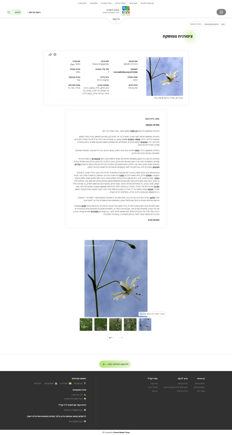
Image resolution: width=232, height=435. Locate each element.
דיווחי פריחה (35, 12)
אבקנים (144, 142)
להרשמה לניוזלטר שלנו (118, 365)
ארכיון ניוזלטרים (182, 391)
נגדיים (77, 164)
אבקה (150, 189)
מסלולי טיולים (120, 3)
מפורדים (94, 211)
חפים (84, 205)
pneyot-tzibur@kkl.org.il (75, 398)
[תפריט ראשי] (221, 12)
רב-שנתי (134, 131)
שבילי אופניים (106, 3)
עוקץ (121, 175)
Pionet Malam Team (121, 432)
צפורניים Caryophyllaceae (125, 71)
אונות (137, 139)
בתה (137, 150)
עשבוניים (96, 158)
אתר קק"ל (154, 383)
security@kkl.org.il (77, 421)
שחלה (148, 175)
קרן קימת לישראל (147, 3)
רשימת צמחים (200, 383)
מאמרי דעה (201, 391)
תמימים (156, 167)
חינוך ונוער (133, 3)
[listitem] (116, 278)
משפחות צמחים (199, 387)
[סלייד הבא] (111, 338)
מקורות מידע (153, 219)
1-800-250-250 (79, 395)
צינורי (156, 178)
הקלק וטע (94, 3)
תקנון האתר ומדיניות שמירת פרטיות (176, 387)
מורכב (156, 186)
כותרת (131, 139)
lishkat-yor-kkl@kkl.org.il (75, 410)
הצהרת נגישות (183, 383)
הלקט (152, 197)
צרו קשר (116, 19)
